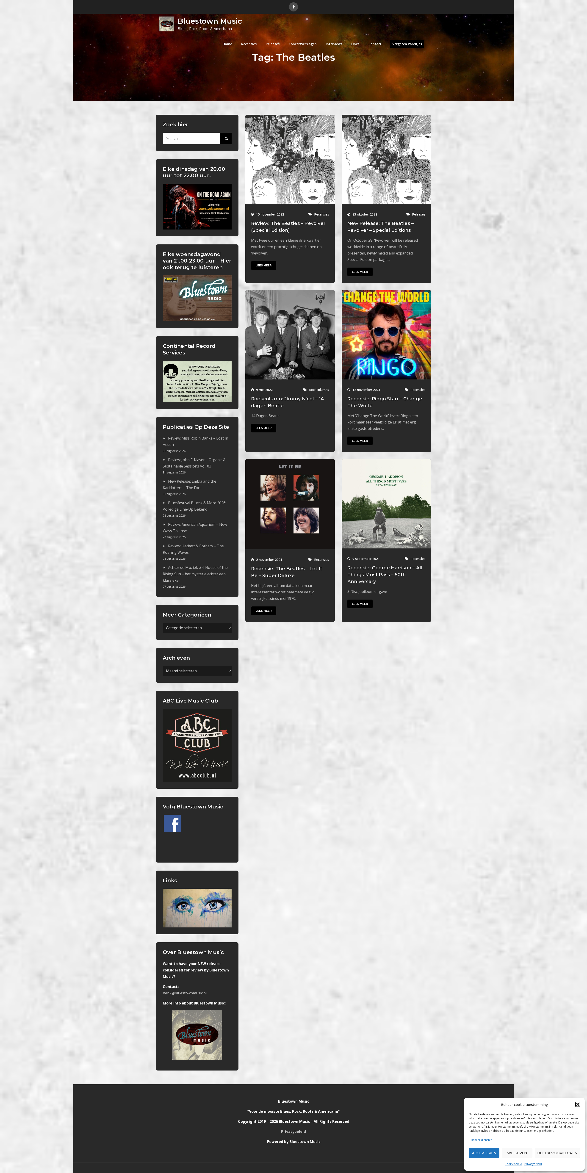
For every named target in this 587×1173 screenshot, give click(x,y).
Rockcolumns (319, 389)
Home (227, 44)
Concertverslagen (303, 44)
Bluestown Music (210, 21)
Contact (375, 44)
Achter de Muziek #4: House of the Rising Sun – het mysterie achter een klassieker (195, 574)
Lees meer (264, 265)
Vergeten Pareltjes (407, 44)
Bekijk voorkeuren (557, 1153)
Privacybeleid (533, 1164)
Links (355, 44)
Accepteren (484, 1153)
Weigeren (517, 1153)
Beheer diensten (481, 1140)
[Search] (226, 138)
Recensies (249, 44)
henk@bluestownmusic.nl (185, 993)
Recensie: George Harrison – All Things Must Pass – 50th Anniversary (384, 574)
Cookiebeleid (513, 1164)
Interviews (334, 44)
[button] (578, 1104)
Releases (273, 44)
